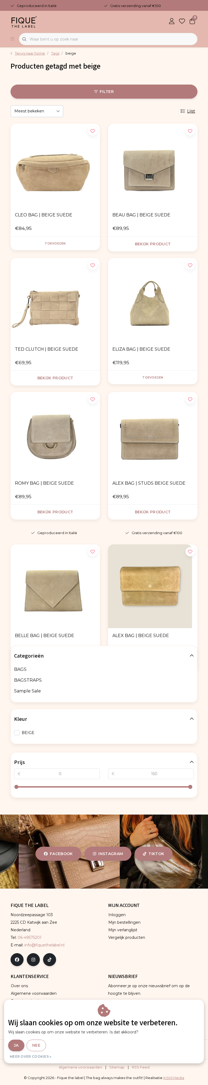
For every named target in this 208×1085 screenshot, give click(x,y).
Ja (16, 1045)
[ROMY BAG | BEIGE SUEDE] (55, 434)
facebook (61, 853)
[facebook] (17, 959)
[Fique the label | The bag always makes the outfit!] (24, 21)
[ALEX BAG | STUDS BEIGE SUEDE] (152, 434)
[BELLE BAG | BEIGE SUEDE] (55, 586)
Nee (36, 1045)
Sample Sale (27, 691)
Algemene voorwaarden (80, 1067)
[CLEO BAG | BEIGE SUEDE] (55, 165)
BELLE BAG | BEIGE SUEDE (44, 635)
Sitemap (117, 1067)
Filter (107, 91)
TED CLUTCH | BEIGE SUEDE (46, 349)
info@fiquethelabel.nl (44, 945)
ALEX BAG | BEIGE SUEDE (140, 635)
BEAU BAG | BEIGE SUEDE (141, 214)
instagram (110, 853)
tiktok (156, 853)
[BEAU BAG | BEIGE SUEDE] (152, 165)
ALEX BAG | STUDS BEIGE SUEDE (149, 483)
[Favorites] (182, 21)
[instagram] (33, 959)
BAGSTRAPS (28, 680)
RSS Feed (141, 1067)
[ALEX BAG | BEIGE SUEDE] (152, 586)
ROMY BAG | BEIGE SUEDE (44, 483)
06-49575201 (29, 937)
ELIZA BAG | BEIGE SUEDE (141, 349)
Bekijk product (153, 244)
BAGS (20, 669)
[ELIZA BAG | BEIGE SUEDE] (152, 300)
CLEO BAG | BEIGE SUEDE (43, 214)
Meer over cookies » (30, 1056)
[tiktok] (49, 959)
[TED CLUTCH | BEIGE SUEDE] (55, 300)
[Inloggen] (172, 21)
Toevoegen (55, 243)
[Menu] (12, 39)
